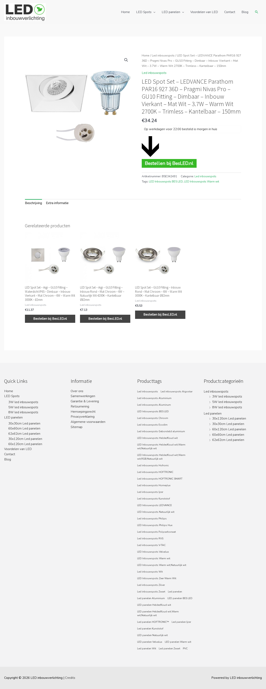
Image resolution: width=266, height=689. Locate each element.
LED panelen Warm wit (178, 642)
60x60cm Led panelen (24, 428)
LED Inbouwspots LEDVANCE (154, 505)
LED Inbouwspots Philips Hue (154, 525)
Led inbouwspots (163, 56)
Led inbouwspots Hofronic (153, 465)
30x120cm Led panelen (25, 439)
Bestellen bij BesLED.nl (169, 163)
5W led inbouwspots (23, 407)
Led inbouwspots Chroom (152, 418)
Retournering (80, 406)
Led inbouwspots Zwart (151, 591)
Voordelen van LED (204, 12)
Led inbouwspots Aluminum (154, 404)
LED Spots (143, 12)
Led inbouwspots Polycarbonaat (156, 532)
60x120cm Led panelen (25, 444)
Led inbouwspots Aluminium (154, 398)
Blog (244, 12)
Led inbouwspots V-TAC (151, 545)
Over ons (77, 391)
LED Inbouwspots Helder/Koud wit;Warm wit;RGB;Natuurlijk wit (161, 456)
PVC (185, 648)
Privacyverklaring (83, 417)
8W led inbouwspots (23, 412)
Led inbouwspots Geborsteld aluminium (161, 431)
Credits (70, 678)
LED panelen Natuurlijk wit (152, 635)
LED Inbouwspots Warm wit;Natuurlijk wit (161, 565)
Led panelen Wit (146, 648)
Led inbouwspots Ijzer (150, 492)
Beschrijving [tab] (33, 203)
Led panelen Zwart (169, 648)
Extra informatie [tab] (57, 203)
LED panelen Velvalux (149, 642)
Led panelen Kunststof (150, 628)
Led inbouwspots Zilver (151, 585)
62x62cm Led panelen (24, 434)
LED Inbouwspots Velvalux (153, 551)
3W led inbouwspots (23, 402)
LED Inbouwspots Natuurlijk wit (155, 512)
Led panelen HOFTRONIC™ (153, 622)
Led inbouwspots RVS (150, 538)
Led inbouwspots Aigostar (176, 391)
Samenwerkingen (83, 396)
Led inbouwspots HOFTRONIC (155, 472)
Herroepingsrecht (83, 412)
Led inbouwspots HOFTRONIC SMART (159, 478)
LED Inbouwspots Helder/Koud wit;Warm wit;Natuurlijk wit (161, 446)
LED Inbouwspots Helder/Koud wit (157, 438)
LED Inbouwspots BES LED (166, 182)
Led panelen (175, 591)
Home (125, 12)
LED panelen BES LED (179, 598)
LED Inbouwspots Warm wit (201, 182)
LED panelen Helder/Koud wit (154, 605)
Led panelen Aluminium (151, 598)
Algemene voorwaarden (88, 422)
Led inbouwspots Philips (152, 518)
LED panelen (171, 12)
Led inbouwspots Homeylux (153, 485)
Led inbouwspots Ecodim (152, 424)
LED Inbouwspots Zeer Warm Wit (156, 578)
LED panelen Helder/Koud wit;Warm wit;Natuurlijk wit (158, 613)
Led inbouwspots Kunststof (153, 498)
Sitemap (77, 427)
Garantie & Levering (85, 401)
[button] (126, 60)
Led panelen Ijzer (181, 622)
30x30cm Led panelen (24, 423)
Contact (229, 12)
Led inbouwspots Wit (150, 571)
